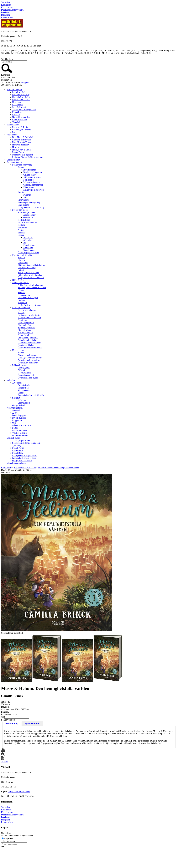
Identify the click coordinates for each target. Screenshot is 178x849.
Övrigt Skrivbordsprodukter (30, 347)
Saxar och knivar (25, 332)
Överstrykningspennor (33, 185)
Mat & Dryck (18, 152)
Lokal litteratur (13, 160)
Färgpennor (17, 420)
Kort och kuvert (19, 350)
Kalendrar (11, 380)
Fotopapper (28, 247)
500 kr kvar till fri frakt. (11, 85)
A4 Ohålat (28, 237)
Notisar (21, 230)
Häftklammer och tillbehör (29, 317)
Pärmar (21, 290)
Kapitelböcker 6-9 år (21, 97)
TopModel (16, 122)
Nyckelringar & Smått (22, 117)
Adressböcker (29, 215)
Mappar (21, 292)
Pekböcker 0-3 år (19, 92)
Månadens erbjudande (16, 463)
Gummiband (23, 335)
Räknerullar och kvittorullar (30, 275)
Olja (14, 423)
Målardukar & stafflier (22, 425)
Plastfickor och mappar (28, 297)
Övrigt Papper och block (28, 252)
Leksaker (16, 114)
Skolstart (16, 398)
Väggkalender (24, 390)
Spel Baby (16, 445)
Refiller (21, 192)
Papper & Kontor (14, 162)
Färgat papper (29, 245)
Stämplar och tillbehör (27, 340)
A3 (24, 242)
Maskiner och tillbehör (22, 255)
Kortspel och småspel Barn (24, 458)
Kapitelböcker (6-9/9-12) (25, 467)
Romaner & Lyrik (20, 127)
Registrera (8, 838)
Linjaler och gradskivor (28, 337)
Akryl (14, 413)
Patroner (27, 195)
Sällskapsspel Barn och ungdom (26, 443)
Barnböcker (6, 467)
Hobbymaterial (24, 373)
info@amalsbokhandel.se (19, 791)
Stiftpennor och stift (32, 177)
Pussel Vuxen (18, 448)
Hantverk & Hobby (20, 145)
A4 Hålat (27, 240)
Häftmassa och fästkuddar (29, 342)
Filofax (21, 393)
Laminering (23, 262)
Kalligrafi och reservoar (33, 190)
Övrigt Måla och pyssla (28, 378)
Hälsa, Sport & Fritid (21, 150)
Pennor (21, 167)
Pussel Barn (17, 450)
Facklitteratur (12, 134)
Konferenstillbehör (26, 345)
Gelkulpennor (29, 175)
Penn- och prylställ (26, 322)
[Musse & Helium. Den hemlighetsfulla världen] (56, 552)
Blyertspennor (29, 170)
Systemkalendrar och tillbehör (31, 395)
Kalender (22, 400)
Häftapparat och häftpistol (29, 315)
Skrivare (21, 260)
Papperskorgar (24, 295)
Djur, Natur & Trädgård (22, 137)
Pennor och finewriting (22, 165)
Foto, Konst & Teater (21, 142)
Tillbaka (4, 761)
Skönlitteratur (12, 124)
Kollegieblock (24, 220)
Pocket (15, 132)
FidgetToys (17, 112)
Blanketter (22, 227)
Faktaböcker (17, 104)
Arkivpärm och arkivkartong (30, 285)
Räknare (21, 257)
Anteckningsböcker (26, 212)
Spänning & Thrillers (21, 129)
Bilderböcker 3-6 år (20, 94)
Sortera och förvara (20, 282)
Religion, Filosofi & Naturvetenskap (28, 157)
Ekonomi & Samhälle (21, 140)
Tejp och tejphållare (26, 327)
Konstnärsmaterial (26, 375)
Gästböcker (28, 217)
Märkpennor (28, 180)
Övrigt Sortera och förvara (29, 305)
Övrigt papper (29, 250)
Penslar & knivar (19, 430)
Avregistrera (9, 841)
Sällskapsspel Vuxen (21, 440)
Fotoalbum (22, 302)
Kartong (21, 225)
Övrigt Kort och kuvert (28, 363)
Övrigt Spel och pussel (22, 460)
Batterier (21, 270)
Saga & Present (19, 107)
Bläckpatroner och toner (28, 272)
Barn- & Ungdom (14, 89)
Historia (15, 147)
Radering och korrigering (29, 202)
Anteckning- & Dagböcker (24, 109)
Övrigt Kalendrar (19, 405)
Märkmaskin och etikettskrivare (31, 265)
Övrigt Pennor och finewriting (31, 207)
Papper (21, 235)
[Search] (7, 72)
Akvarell (16, 410)
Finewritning (23, 205)
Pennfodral (22, 320)
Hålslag (21, 312)
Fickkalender (23, 388)
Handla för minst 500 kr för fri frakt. (17, 471)
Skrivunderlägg (24, 325)
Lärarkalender (24, 403)
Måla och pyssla (19, 365)
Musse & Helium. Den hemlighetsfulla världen (58, 467)
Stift (25, 197)
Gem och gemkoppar (27, 310)
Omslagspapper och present (30, 357)
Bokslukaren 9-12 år (21, 99)
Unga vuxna (17, 102)
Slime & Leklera (19, 119)
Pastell (15, 428)
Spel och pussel (13, 438)
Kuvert (21, 352)
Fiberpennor (28, 187)
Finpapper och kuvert (27, 355)
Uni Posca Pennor (20, 435)
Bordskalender (24, 385)
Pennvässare (23, 200)
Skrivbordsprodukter (21, 307)
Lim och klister (24, 330)
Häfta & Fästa (18, 280)
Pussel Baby (17, 453)
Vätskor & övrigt (19, 433)
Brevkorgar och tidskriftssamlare (32, 287)
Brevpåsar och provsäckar (29, 360)
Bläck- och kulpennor (32, 172)
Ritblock (21, 370)
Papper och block (20, 210)
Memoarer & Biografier (22, 155)
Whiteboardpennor (31, 182)
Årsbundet (16, 383)
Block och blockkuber (27, 222)
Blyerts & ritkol (19, 418)
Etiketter (21, 232)
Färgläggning (23, 368)
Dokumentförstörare (26, 267)
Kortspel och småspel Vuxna (24, 455)
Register (21, 300)
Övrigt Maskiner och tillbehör (31, 277)
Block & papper (19, 415)
